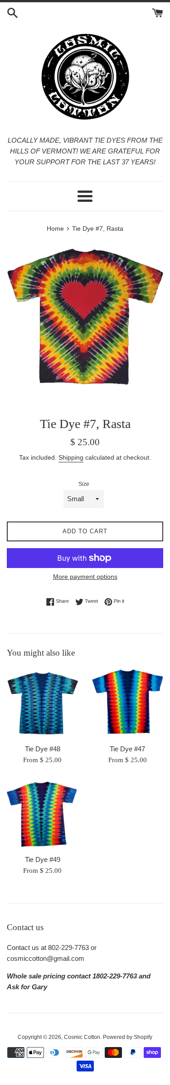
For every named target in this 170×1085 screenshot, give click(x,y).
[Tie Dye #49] (42, 814)
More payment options (85, 576)
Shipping (70, 457)
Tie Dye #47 (127, 749)
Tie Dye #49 (42, 859)
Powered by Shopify (127, 1037)
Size (83, 484)
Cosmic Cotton (82, 1037)
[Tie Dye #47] (128, 703)
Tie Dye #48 (42, 749)
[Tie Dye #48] (42, 703)
